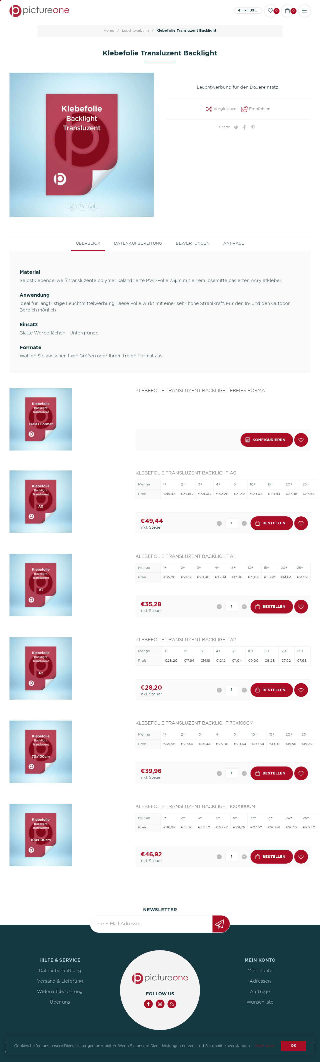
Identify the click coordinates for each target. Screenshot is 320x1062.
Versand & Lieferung (60, 981)
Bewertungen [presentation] (193, 243)
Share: (224, 127)
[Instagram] (160, 1004)
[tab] (88, 243)
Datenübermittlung (60, 971)
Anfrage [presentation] (233, 243)
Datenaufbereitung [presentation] (138, 243)
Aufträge (260, 992)
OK (293, 1046)
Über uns (60, 1002)
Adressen (260, 981)
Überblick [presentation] (88, 243)
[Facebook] (148, 1004)
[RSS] (172, 1004)
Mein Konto (260, 971)
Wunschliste (260, 1002)
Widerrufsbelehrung (60, 992)
